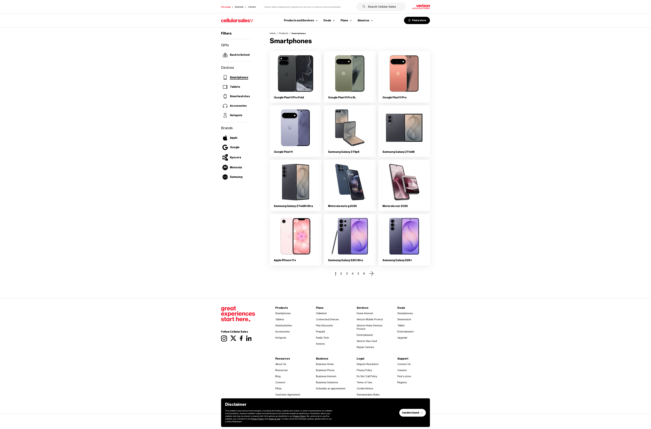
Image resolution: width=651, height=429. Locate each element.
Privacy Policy (364, 370)
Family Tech (322, 337)
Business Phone (325, 370)
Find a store (419, 20)
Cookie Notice (365, 388)
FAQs (278, 388)
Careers (402, 370)
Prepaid (320, 331)
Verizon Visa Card (367, 341)
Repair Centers (365, 347)
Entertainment (365, 334)
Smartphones (239, 77)
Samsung (236, 177)
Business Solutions (327, 382)
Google (235, 147)
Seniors (320, 343)
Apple (234, 137)
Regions (402, 382)
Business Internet (326, 376)
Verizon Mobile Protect (370, 319)
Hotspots (236, 115)
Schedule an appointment (331, 388)
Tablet (401, 325)
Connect (280, 382)
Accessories (238, 105)
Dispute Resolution (368, 364)
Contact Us (404, 364)
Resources (281, 370)
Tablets (235, 86)
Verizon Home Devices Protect (369, 327)
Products (283, 33)
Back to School (240, 54)
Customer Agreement (287, 394)
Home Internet (365, 313)
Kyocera (235, 157)
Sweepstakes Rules (368, 394)
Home (272, 33)
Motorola (236, 167)
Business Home (325, 364)
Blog (278, 376)
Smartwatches (240, 96)
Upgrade (402, 337)
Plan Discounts (324, 325)
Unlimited (321, 313)
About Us (280, 364)
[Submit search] (364, 6)
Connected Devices (327, 319)
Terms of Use (364, 382)
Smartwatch (404, 319)
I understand (410, 412)
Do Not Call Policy (367, 376)
